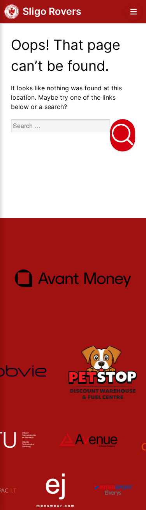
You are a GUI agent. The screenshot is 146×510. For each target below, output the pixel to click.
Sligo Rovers (52, 11)
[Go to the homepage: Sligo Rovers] (11, 11)
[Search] (122, 135)
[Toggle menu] (133, 11)
